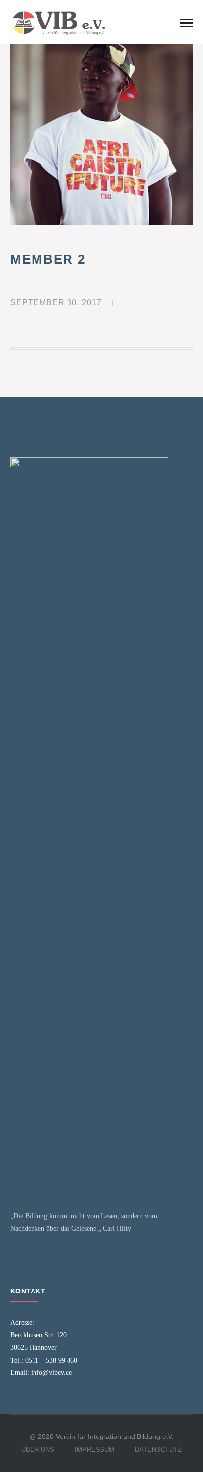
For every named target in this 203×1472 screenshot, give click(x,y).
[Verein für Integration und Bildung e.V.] (59, 21)
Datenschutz (158, 1449)
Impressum (94, 1449)
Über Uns (37, 1449)
